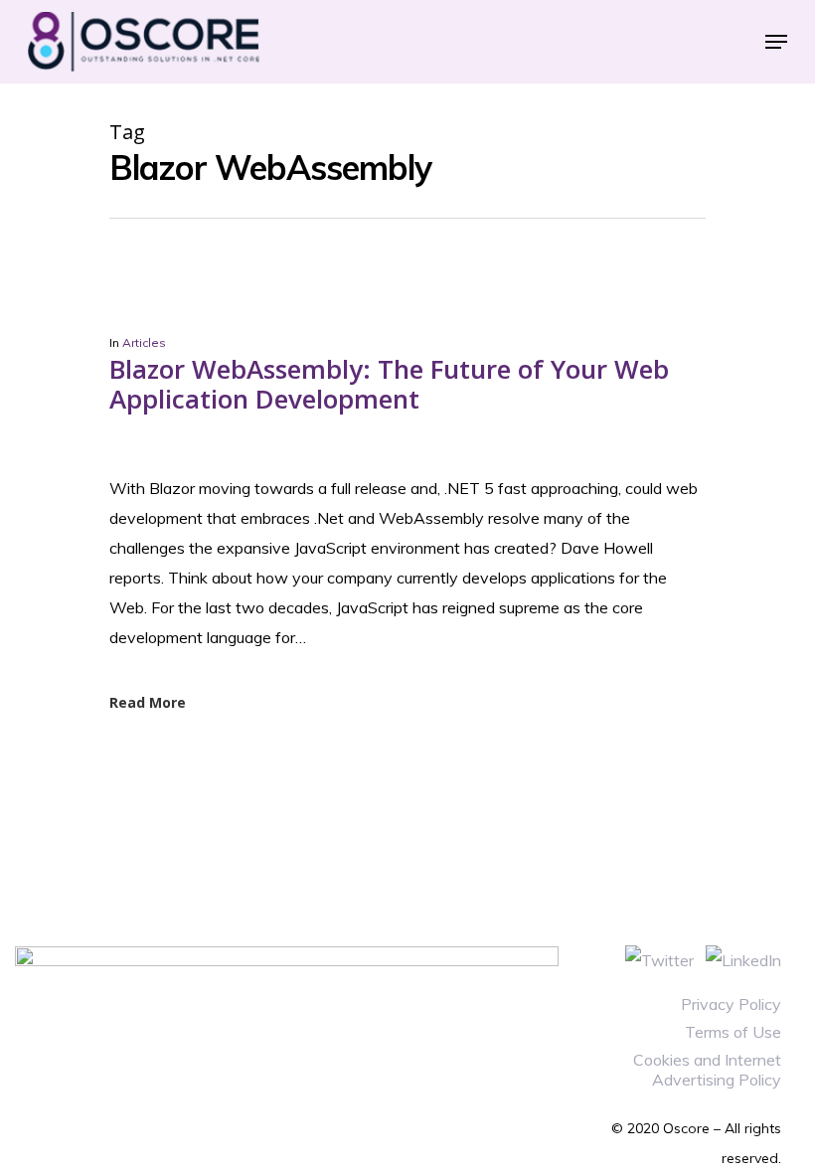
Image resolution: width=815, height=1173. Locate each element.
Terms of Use (733, 1032)
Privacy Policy (731, 1004)
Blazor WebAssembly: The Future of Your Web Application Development (389, 384)
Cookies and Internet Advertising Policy (707, 1069)
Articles (144, 342)
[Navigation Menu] (776, 42)
